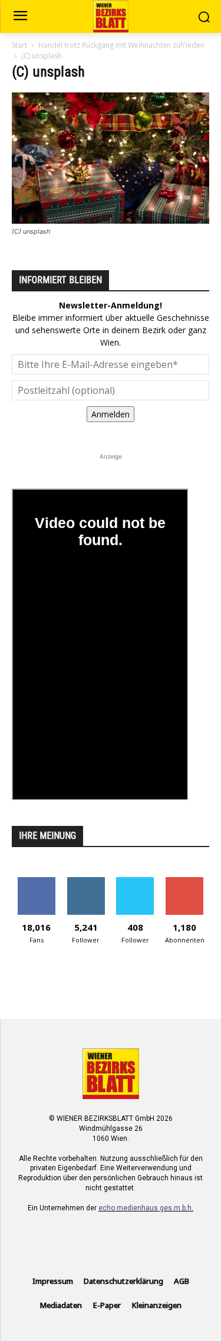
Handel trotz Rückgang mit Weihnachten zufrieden (121, 45)
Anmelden (110, 414)
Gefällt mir (36, 881)
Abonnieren (185, 881)
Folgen (85, 881)
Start (19, 45)
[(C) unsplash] (110, 220)
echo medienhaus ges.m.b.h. (145, 1208)
